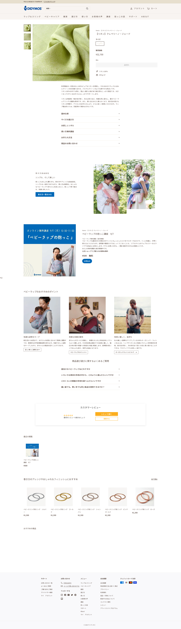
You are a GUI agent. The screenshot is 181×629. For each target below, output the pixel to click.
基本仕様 (65, 113)
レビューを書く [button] (106, 414)
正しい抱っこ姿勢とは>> (32, 350)
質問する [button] (107, 419)
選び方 (74, 16)
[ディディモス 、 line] (62, 598)
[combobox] (67, 8)
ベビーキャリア (52, 16)
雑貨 (65, 16)
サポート (133, 16)
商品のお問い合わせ (69, 143)
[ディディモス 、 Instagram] (62, 595)
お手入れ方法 (66, 137)
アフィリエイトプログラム (109, 608)
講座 (108, 16)
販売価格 (99, 50)
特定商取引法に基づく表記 (109, 586)
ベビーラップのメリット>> (78, 352)
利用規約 (103, 592)
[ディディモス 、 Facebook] (65, 595)
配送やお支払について (107, 599)
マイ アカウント (46, 596)
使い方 (85, 16)
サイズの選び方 (67, 119)
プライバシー (104, 589)
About (145, 16)
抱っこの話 (119, 16)
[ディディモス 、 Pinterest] (75, 595)
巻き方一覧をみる (45, 194)
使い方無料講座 (67, 131)
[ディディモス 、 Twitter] (72, 595)
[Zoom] (61, 52)
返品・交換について (106, 596)
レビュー (103, 605)
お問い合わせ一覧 (46, 583)
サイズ (98, 39)
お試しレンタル (67, 125)
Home (98, 30)
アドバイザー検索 (46, 592)
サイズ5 (100, 43)
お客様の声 (97, 16)
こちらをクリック (49, 2)
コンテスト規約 (105, 602)
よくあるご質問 (46, 586)
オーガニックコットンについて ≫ (126, 352)
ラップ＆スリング (32, 16)
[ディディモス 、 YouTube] (69, 595)
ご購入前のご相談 (46, 589)
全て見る (154, 479)
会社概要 (103, 583)
